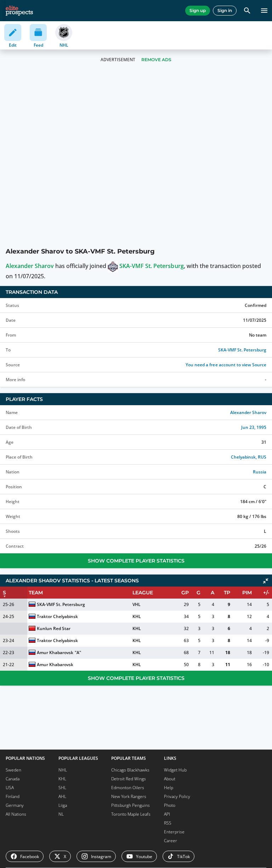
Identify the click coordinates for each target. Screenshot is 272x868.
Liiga (62, 805)
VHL (136, 604)
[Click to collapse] (265, 581)
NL (61, 814)
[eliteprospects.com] (19, 11)
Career (170, 841)
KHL (136, 616)
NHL (62, 770)
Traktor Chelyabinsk (57, 616)
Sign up (197, 10)
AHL (62, 796)
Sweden (13, 770)
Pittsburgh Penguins (130, 805)
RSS (167, 823)
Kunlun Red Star (53, 628)
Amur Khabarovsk (55, 652)
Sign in (224, 10)
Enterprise (174, 832)
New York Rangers (128, 796)
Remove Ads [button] (156, 59)
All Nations (16, 814)
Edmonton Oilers (127, 788)
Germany (15, 805)
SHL (62, 788)
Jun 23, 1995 (253, 427)
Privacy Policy (177, 796)
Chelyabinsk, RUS (248, 457)
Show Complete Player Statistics (136, 561)
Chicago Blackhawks (130, 770)
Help (168, 788)
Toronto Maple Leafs (131, 814)
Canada (12, 779)
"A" (78, 652)
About (169, 779)
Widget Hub (175, 770)
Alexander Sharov (30, 266)
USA (10, 788)
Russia (259, 472)
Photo (169, 805)
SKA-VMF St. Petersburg (151, 266)
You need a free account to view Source (226, 365)
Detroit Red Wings (128, 779)
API (167, 814)
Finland (12, 796)
